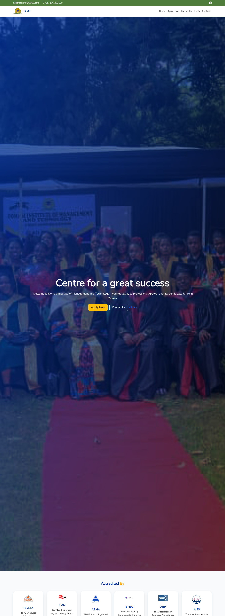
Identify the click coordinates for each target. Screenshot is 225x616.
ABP (163, 606)
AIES (197, 609)
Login (197, 11)
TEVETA (28, 608)
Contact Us (186, 11)
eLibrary (133, 307)
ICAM (62, 605)
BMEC (129, 606)
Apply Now (173, 11)
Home (162, 11)
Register (206, 11)
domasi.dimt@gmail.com (27, 2)
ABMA (96, 609)
